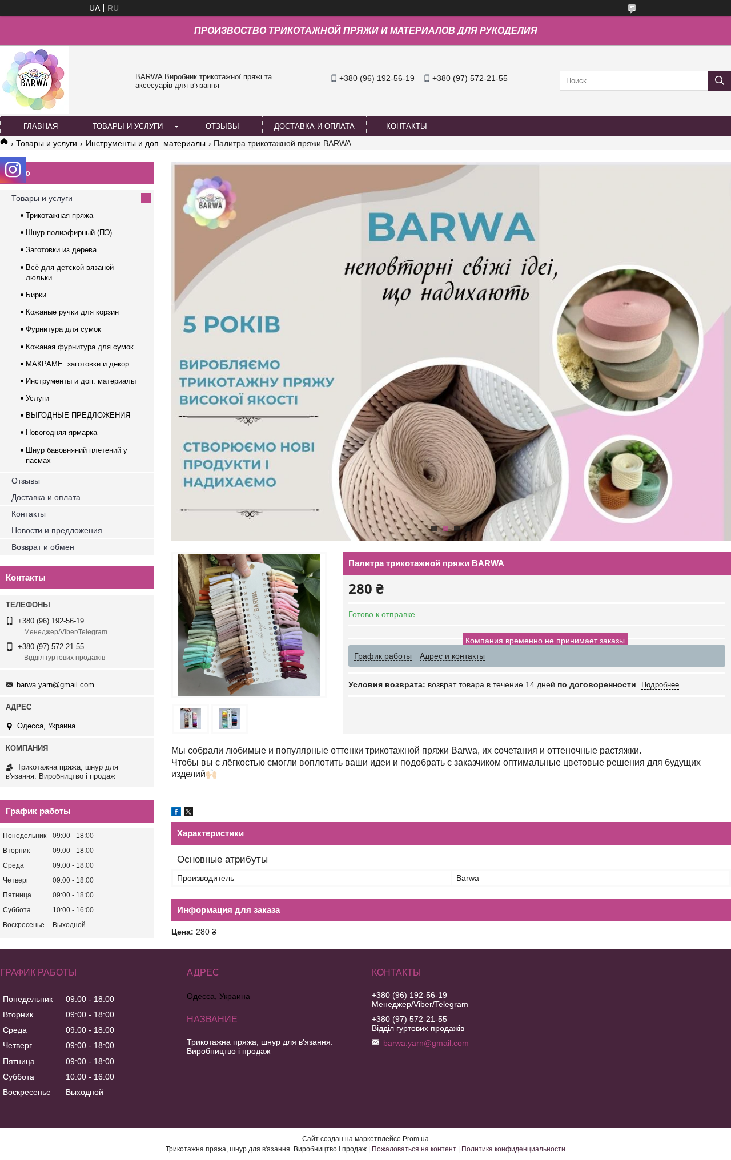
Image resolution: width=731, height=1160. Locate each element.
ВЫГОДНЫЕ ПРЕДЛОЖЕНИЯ (78, 415)
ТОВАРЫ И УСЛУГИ (128, 126)
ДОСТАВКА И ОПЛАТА (314, 126)
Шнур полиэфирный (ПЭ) (69, 232)
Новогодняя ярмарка (61, 432)
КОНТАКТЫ (406, 126)
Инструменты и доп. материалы (146, 143)
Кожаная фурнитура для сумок (80, 347)
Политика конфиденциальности (513, 1149)
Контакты (28, 513)
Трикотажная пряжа (59, 215)
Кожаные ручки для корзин (72, 312)
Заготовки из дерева (61, 249)
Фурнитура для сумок (63, 329)
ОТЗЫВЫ (222, 126)
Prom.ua (416, 1139)
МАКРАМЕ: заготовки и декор (77, 364)
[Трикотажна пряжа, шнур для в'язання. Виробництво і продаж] (34, 111)
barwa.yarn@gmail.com (55, 684)
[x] (188, 813)
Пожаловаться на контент (414, 1149)
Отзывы (25, 480)
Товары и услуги (46, 143)
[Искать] (719, 81)
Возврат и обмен (42, 546)
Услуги (37, 398)
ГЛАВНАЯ (40, 126)
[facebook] (176, 813)
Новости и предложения (56, 530)
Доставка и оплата (46, 497)
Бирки (36, 295)
